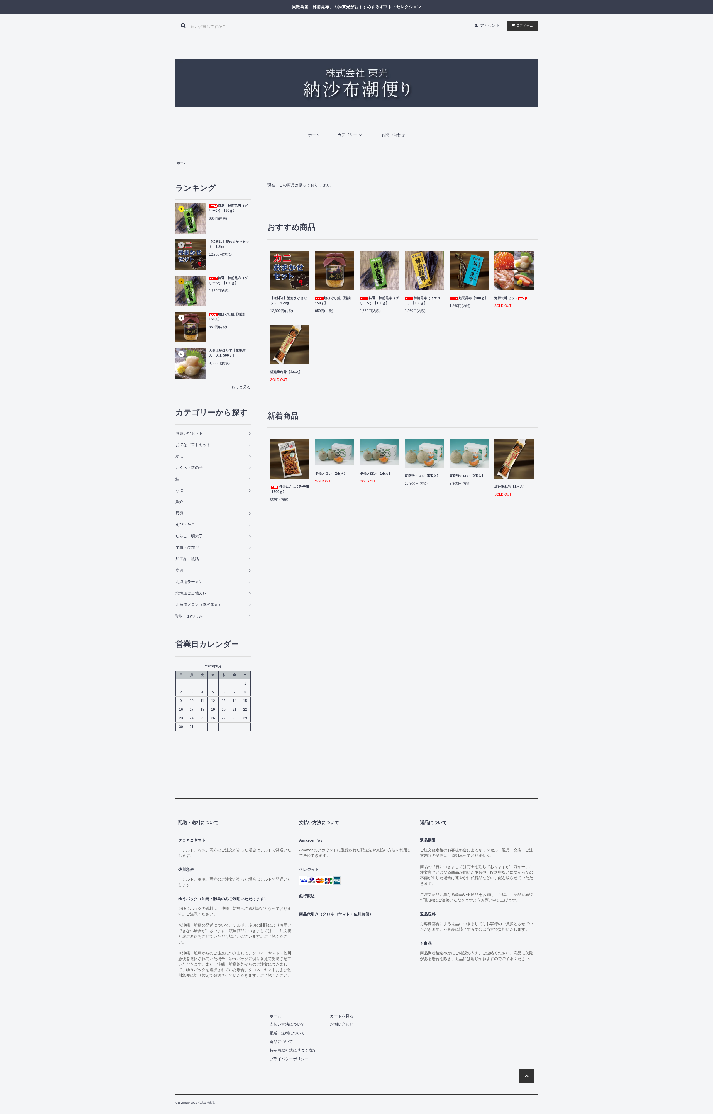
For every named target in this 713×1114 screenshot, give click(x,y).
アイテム (525, 25)
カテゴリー (347, 135)
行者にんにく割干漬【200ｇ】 (289, 489)
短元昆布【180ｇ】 (473, 298)
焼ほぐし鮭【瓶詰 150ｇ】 (227, 316)
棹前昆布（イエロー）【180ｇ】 (422, 300)
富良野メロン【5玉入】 (422, 476)
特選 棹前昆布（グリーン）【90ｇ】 (228, 208)
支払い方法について (287, 1024)
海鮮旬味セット (506, 298)
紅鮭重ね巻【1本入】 (286, 372)
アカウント (490, 25)
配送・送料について (287, 1033)
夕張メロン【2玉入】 (331, 474)
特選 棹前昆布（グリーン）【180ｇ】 (228, 280)
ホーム (314, 135)
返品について (281, 1041)
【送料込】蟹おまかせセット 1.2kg (229, 244)
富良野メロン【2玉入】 (467, 476)
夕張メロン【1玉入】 (376, 474)
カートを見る (341, 1016)
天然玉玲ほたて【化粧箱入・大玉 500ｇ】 (227, 352)
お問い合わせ (393, 135)
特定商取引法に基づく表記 (293, 1050)
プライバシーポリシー (289, 1059)
